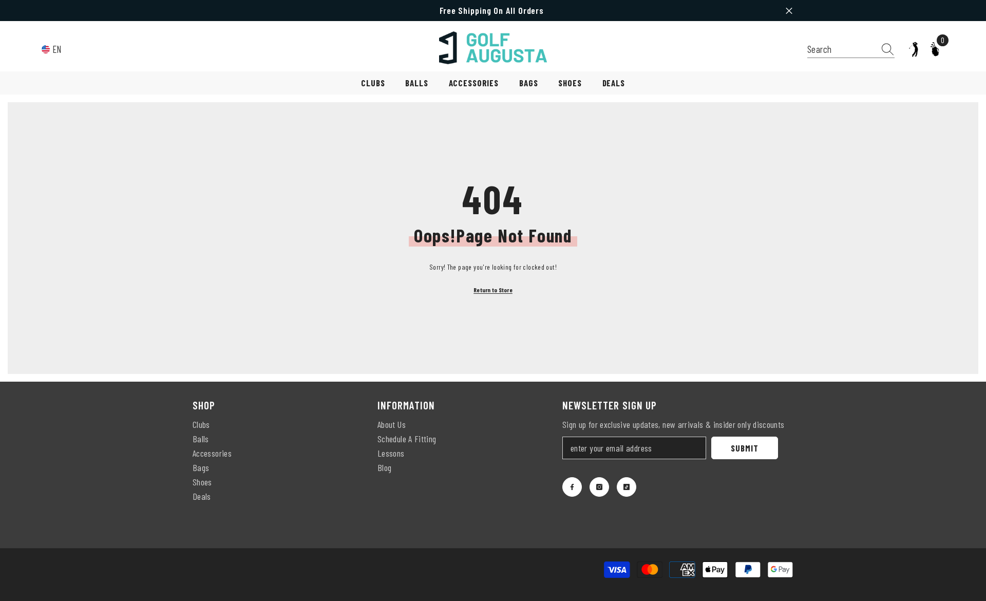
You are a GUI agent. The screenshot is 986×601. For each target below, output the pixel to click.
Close (789, 10)
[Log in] (913, 49)
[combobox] (841, 49)
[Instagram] (599, 487)
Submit (744, 448)
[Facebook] (572, 487)
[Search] (851, 49)
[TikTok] (626, 487)
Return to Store (493, 289)
